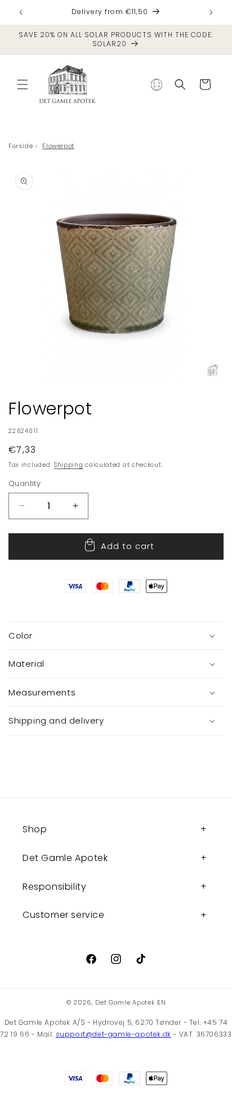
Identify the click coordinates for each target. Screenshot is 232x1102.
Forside (20, 145)
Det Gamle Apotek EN (130, 1002)
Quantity (24, 483)
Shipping (68, 465)
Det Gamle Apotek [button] (65, 857)
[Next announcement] (211, 12)
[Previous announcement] (20, 12)
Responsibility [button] (54, 886)
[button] (22, 84)
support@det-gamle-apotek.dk (113, 1034)
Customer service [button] (64, 914)
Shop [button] (35, 829)
